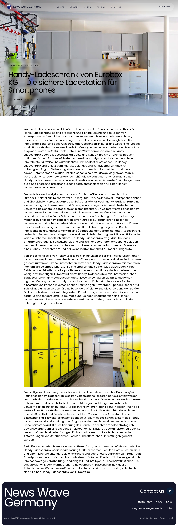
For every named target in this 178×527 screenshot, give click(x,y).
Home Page (145, 501)
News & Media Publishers (24, 65)
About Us (144, 518)
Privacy (153, 518)
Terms (162, 518)
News (159, 501)
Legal (170, 518)
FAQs (169, 501)
